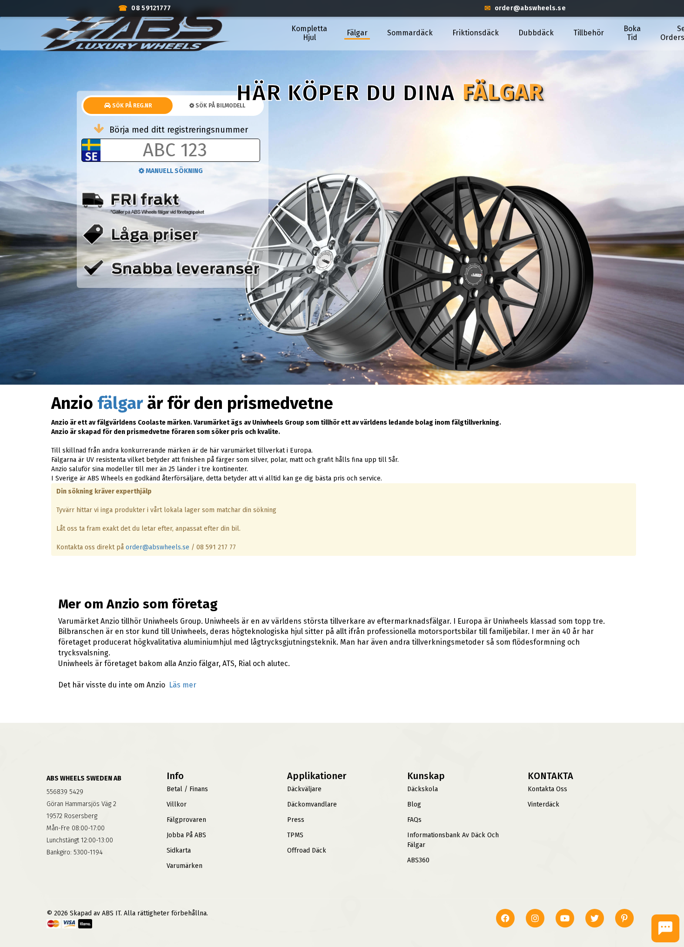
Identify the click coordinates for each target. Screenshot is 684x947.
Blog (414, 804)
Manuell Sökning (173, 171)
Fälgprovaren (186, 820)
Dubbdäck (536, 32)
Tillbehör (588, 32)
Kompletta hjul (309, 33)
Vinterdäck (543, 804)
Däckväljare (304, 789)
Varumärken (184, 866)
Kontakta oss (547, 789)
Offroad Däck (306, 850)
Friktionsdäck (475, 32)
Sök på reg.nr (131, 105)
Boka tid (632, 33)
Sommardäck (410, 32)
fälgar (120, 403)
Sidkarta (179, 850)
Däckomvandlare (312, 804)
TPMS (295, 835)
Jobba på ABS (186, 835)
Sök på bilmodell (219, 105)
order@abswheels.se (157, 547)
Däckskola (422, 789)
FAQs (414, 820)
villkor (177, 804)
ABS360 (418, 860)
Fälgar (357, 32)
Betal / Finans (187, 789)
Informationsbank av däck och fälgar (453, 840)
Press (295, 820)
